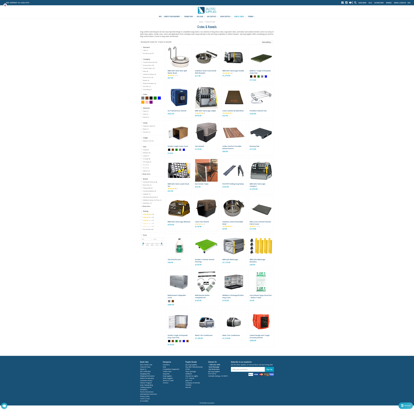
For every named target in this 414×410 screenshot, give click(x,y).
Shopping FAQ (145, 374)
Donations (143, 390)
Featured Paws (379, 3)
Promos (251, 16)
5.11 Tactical (189, 378)
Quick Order (362, 3)
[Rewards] (405, 405)
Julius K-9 (188, 380)
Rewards (389, 3)
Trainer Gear (188, 16)
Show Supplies (225, 16)
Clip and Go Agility (191, 376)
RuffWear (188, 374)
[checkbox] (142, 98)
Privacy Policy (145, 396)
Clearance (166, 365)
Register (403, 3)
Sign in (396, 3)
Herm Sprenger (190, 371)
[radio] (251, 76)
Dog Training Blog (146, 385)
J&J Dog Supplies (191, 365)
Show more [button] (146, 174)
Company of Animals (192, 383)
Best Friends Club (146, 365)
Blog (370, 3)
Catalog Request (146, 387)
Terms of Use (145, 399)
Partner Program (146, 383)
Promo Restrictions (147, 392)
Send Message (213, 367)
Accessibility (144, 401)
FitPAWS (188, 385)
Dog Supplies (211, 16)
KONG (187, 369)
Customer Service (146, 380)
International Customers (148, 394)
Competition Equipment (172, 16)
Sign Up (269, 369)
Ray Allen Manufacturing (193, 367)
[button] (267, 42)
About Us (143, 369)
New (160, 16)
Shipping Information (147, 376)
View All (188, 387)
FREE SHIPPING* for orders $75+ (18, 3)
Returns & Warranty (147, 378)
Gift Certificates (145, 371)
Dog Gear (200, 16)
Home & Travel (239, 16)
